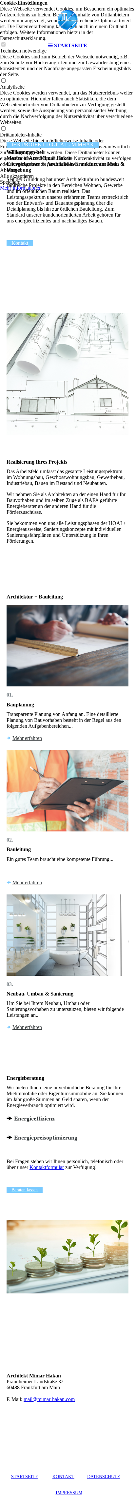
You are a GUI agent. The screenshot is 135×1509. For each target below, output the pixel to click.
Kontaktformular (46, 1167)
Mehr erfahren (27, 738)
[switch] (3, 81)
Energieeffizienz (34, 1118)
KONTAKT (63, 1476)
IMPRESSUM (69, 1492)
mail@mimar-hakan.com (49, 1399)
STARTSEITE (24, 1476)
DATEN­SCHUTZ (103, 1476)
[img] (67, 19)
